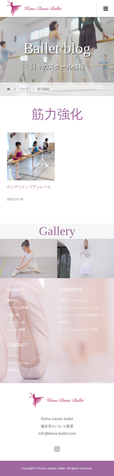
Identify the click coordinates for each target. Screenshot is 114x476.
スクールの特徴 (17, 307)
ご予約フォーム (17, 363)
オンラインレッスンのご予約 (78, 329)
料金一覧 (13, 315)
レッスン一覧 (16, 322)
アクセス (13, 355)
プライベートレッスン (74, 300)
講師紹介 (13, 300)
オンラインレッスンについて (78, 307)
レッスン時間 (16, 329)
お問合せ (13, 370)
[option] (28, 258)
